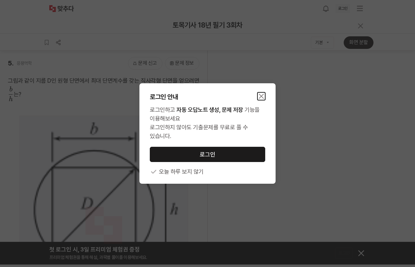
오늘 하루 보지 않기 (181, 171)
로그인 (207, 154)
